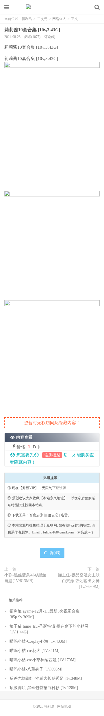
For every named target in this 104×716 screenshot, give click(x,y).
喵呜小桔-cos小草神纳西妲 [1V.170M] (43, 660)
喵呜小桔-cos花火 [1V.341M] (35, 650)
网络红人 (59, 19)
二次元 (42, 19)
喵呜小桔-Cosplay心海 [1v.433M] (38, 641)
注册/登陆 (52, 455)
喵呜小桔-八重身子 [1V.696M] (36, 669)
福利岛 (52, 7)
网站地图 (64, 706)
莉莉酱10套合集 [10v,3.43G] (32, 29)
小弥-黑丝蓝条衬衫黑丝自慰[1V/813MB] (25, 578)
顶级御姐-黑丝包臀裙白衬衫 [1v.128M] (44, 688)
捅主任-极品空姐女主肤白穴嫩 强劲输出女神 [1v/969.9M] (79, 581)
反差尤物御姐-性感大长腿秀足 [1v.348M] (46, 678)
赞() (54, 553)
